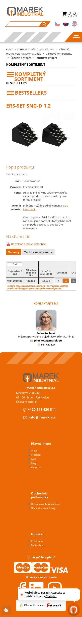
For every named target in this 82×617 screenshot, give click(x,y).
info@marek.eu (42, 417)
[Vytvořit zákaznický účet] (75, 16)
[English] (74, 24)
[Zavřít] (75, 592)
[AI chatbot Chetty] (74, 610)
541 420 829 (48, 344)
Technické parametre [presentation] (38, 252)
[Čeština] (57, 24)
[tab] (14, 252)
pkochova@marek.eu (48, 340)
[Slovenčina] (66, 24)
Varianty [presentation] (13, 252)
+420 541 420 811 (42, 409)
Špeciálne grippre (21, 58)
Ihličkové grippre (46, 58)
